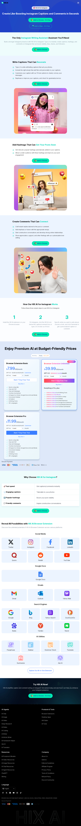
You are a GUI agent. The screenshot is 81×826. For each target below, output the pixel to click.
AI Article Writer (7, 737)
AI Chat (4, 714)
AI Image (4, 717)
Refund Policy (46, 776)
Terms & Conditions (48, 773)
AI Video (4, 720)
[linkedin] (10, 793)
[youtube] (14, 793)
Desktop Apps (46, 717)
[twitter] (6, 793)
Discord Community (48, 780)
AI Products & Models (9, 756)
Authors (44, 760)
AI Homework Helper (8, 740)
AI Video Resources (8, 760)
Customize (28, 372)
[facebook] (3, 793)
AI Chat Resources (8, 766)
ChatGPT (4, 773)
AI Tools (44, 724)
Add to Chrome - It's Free (42, 20)
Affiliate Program (47, 766)
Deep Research (7, 724)
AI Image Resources (8, 763)
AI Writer (4, 734)
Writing (4, 776)
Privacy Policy (46, 770)
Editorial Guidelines (48, 763)
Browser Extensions (48, 714)
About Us (45, 756)
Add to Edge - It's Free (42, 26)
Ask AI (3, 744)
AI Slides (4, 727)
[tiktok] (21, 793)
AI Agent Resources (8, 770)
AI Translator (6, 747)
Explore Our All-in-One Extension (40, 670)
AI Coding (5, 730)
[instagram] (17, 793)
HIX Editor (45, 720)
